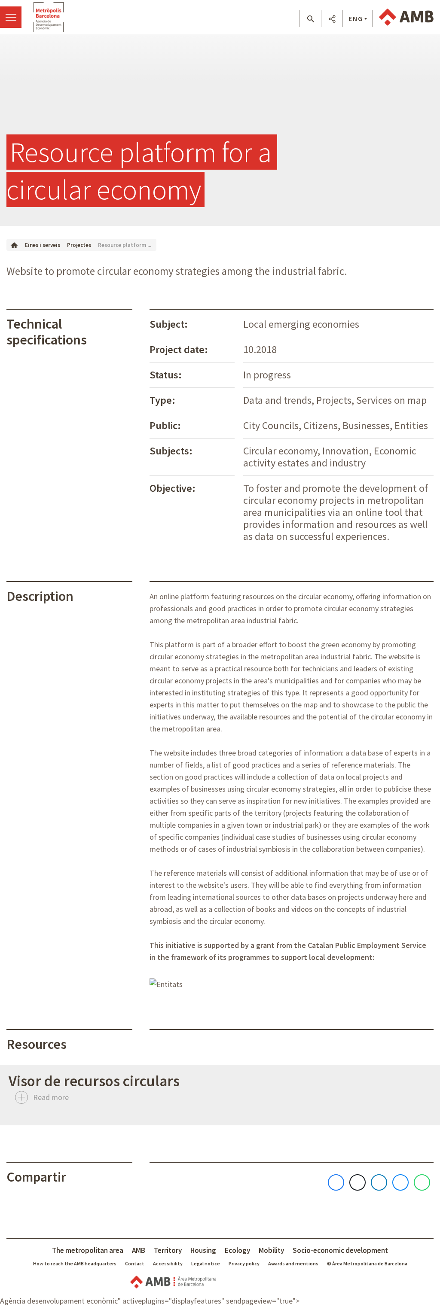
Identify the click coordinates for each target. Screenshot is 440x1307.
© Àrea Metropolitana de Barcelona (367, 1263)
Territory (168, 1250)
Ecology (237, 1250)
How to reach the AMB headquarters (74, 1263)
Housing (203, 1250)
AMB (138, 1250)
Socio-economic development (340, 1250)
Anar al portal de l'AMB (406, 17)
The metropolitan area (87, 1250)
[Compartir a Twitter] (357, 1182)
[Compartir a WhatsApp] (422, 1182)
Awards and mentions (293, 1263)
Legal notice (205, 1263)
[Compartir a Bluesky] (400, 1182)
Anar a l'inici (49, 17)
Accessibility (168, 1263)
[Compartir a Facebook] (336, 1182)
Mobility (271, 1250)
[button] (310, 19)
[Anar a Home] (14, 244)
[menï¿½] (10, 17)
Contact (134, 1263)
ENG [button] (355, 18)
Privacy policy (244, 1263)
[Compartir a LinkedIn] (379, 1182)
